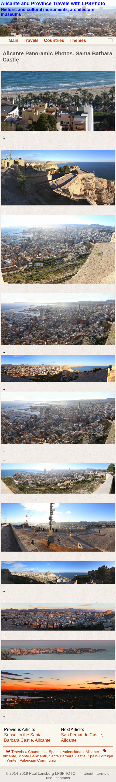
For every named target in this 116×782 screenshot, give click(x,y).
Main (13, 40)
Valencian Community (38, 760)
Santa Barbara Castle (67, 756)
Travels (31, 40)
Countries (54, 40)
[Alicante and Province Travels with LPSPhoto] (58, 35)
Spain (54, 752)
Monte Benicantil (32, 756)
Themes (78, 40)
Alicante (92, 752)
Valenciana (73, 752)
